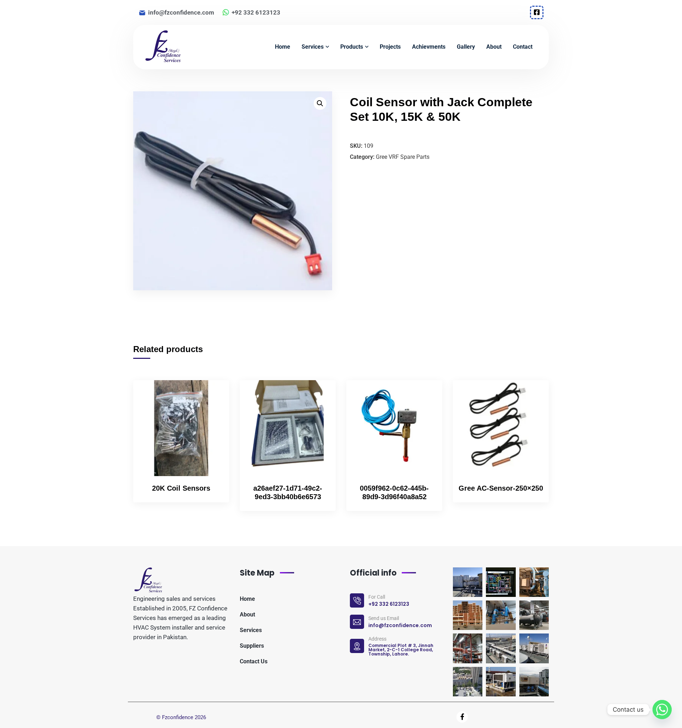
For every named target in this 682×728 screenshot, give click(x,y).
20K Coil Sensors (181, 488)
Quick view (211, 426)
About (247, 614)
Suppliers (252, 645)
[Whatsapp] (662, 709)
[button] (320, 103)
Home (247, 598)
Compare (211, 410)
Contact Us (253, 661)
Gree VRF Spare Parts (402, 156)
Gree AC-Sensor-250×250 (501, 488)
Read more (211, 394)
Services (251, 630)
